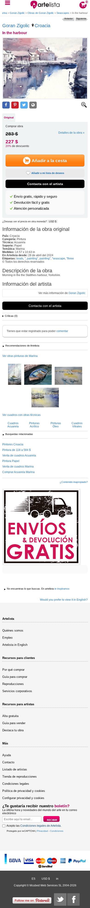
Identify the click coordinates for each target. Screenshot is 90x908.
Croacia (42, 25)
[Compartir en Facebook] (6, 105)
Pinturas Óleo (56, 425)
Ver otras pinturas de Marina (20, 356)
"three (70, 258)
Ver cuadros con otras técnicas (21, 415)
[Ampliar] (84, 106)
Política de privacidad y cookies (23, 791)
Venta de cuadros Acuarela (19, 455)
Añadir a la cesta (49, 160)
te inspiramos (61, 588)
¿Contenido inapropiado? (74, 482)
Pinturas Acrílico (34, 425)
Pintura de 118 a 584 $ (16, 450)
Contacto (8, 762)
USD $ (52, 221)
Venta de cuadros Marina (18, 466)
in (57, 878)
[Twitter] (60, 899)
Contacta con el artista (45, 184)
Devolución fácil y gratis (32, 202)
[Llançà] (68, 376)
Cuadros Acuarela (13, 425)
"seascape (58, 258)
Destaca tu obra (13, 730)
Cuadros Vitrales (77, 425)
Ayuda (6, 755)
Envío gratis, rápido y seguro (35, 196)
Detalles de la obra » (71, 132)
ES (33, 878)
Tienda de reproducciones (19, 776)
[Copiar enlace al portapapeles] (33, 105)
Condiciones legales (15, 783)
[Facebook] (73, 899)
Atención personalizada (31, 208)
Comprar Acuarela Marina (18, 472)
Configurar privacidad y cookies (23, 798)
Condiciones (56, 831)
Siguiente (81, 18)
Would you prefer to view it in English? (64, 599)
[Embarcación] (14, 375)
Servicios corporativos (17, 691)
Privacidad (42, 831)
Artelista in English (14, 644)
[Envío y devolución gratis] (41, 527)
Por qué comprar (13, 669)
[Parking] (38, 375)
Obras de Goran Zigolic (40, 13)
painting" (32, 258)
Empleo (7, 637)
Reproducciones (13, 684)
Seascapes (63, 13)
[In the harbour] (45, 68)
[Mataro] (45, 398)
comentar (62, 331)
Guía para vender (13, 723)
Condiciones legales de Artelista (40, 825)
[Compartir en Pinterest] (15, 105)
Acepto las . (33, 825)
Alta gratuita (10, 716)
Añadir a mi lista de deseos (47, 173)
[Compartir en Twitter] (24, 105)
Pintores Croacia (12, 444)
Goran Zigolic (17, 13)
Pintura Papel (10, 461)
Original (9, 117)
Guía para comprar (14, 677)
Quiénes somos (12, 630)
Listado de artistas (14, 769)
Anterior (68, 18)
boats (19, 258)
